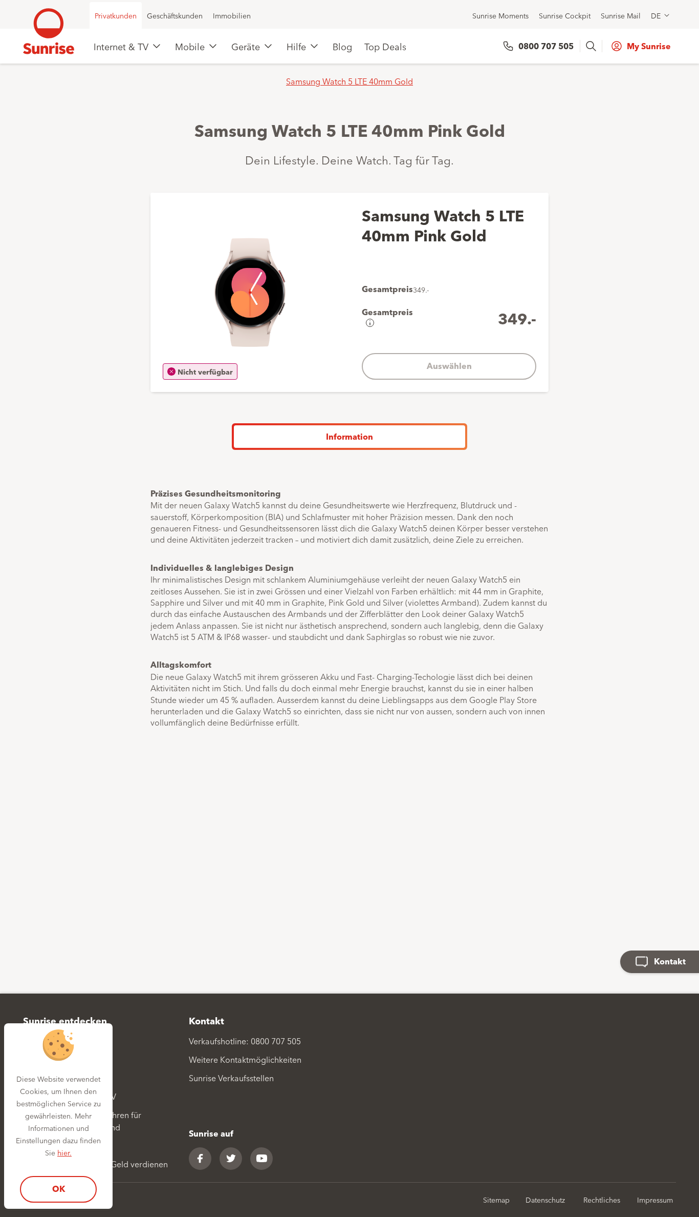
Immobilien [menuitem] (232, 15)
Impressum (655, 1199)
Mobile (190, 46)
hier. (64, 1152)
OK (58, 1188)
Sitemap (496, 1199)
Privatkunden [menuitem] (116, 15)
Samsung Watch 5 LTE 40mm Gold (349, 81)
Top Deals (385, 46)
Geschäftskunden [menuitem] (175, 15)
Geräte (245, 46)
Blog (342, 46)
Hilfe (296, 46)
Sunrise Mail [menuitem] (621, 15)
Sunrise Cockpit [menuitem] (565, 15)
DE (656, 15)
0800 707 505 (546, 46)
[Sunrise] (48, 31)
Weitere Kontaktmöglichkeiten (245, 1059)
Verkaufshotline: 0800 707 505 (245, 1040)
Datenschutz (545, 1199)
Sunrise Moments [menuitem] (500, 15)
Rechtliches (601, 1199)
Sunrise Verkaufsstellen (231, 1077)
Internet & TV (121, 46)
